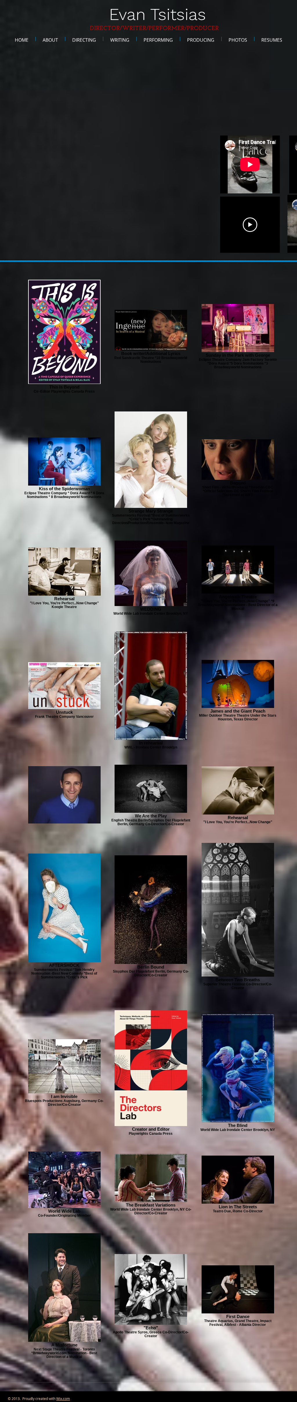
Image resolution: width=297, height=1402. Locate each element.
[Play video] (250, 224)
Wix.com (63, 1398)
